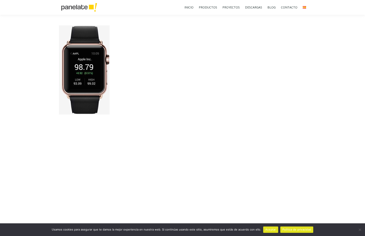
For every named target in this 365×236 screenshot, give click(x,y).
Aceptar (270, 229)
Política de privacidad (296, 229)
